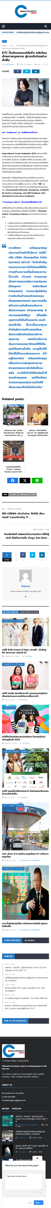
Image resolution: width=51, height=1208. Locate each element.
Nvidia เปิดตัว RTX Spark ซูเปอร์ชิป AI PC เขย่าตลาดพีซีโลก (32, 1147)
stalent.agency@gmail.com (15, 1100)
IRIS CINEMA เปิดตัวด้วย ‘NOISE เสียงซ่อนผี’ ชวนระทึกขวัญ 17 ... (23, 515)
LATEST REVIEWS (12, 940)
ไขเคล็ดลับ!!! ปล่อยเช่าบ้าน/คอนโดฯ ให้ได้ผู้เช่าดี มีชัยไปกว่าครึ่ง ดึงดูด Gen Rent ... (26, 536)
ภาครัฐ (11, 806)
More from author (29, 612)
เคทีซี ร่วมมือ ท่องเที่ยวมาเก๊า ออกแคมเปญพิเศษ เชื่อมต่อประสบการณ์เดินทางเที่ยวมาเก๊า (24, 695)
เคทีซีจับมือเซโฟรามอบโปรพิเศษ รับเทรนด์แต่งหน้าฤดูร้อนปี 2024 (23, 738)
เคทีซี (33, 494)
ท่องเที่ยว (21, 621)
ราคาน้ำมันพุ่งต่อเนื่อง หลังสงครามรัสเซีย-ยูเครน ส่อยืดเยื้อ (24, 925)
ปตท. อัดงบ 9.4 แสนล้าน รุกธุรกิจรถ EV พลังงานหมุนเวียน (25, 855)
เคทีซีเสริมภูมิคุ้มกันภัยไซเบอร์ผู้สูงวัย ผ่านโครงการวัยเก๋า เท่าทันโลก (30, 1133)
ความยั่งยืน (13, 494)
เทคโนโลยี (19, 806)
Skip (30, 1202)
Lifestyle (16, 751)
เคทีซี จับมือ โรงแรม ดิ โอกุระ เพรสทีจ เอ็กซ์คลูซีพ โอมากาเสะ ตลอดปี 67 (24, 651)
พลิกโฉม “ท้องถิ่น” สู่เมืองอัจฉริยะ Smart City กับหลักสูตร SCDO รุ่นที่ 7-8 (32, 1119)
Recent (5, 1108)
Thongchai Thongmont (30, 860)
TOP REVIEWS (29, 940)
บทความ (20, 868)
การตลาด (7, 621)
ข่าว (4, 41)
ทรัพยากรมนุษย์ (24, 494)
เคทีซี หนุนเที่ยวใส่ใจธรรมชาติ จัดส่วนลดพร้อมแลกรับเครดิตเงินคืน (25, 792)
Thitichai (9, 64)
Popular (16, 1108)
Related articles (10, 612)
